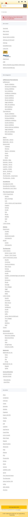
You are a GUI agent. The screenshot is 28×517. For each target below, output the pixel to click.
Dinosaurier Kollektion (10, 86)
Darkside (5, 406)
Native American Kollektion (12, 127)
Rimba (4, 461)
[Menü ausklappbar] (2, 3)
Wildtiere (7, 291)
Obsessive (5, 446)
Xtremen (5, 490)
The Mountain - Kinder (9, 178)
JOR (4, 423)
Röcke (6, 157)
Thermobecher (7, 111)
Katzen (6, 278)
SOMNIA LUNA (6, 469)
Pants (6, 355)
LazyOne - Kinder (7, 169)
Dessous (7, 148)
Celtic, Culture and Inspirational (13, 203)
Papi (4, 449)
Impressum (6, 59)
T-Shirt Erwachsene (8, 194)
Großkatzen (8, 271)
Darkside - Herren (7, 164)
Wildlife (7, 216)
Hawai (4, 421)
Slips (6, 342)
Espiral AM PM (6, 415)
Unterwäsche (8, 238)
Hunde (6, 210)
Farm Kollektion (9, 91)
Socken (6, 233)
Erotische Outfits (9, 346)
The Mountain (6, 478)
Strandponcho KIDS (8, 184)
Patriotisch (7, 280)
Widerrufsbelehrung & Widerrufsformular (14, 64)
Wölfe (6, 293)
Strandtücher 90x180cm (9, 186)
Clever (4, 403)
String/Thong (8, 344)
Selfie (6, 314)
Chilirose (5, 400)
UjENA (6, 368)
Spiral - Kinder (6, 173)
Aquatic (7, 196)
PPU (4, 455)
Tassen (5, 327)
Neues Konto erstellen (9, 37)
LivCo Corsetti (6, 435)
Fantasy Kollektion (9, 89)
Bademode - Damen (8, 139)
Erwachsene (6, 229)
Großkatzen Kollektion (10, 93)
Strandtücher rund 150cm (9, 188)
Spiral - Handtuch (7, 171)
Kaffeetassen (6, 82)
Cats (6, 201)
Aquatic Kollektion (9, 84)
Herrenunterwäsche (8, 333)
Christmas (7, 262)
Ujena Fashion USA (8, 481)
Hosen (6, 153)
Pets (6, 212)
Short (6, 357)
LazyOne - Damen (7, 166)
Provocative (6, 458)
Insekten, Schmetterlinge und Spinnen (15, 275)
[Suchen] (25, 5)
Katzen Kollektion (9, 98)
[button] (18, 1)
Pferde (6, 214)
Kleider (7, 155)
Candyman (6, 397)
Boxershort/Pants (9, 337)
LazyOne (5, 426)
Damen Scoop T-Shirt (10, 253)
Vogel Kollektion (9, 102)
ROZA (4, 464)
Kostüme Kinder (7, 376)
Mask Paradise (6, 444)
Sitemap (5, 43)
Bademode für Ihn (7, 352)
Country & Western (10, 264)
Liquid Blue (6, 382)
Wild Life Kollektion (10, 104)
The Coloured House (8, 475)
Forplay (5, 418)
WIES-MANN (6, 487)
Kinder (4, 240)
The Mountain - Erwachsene (10, 176)
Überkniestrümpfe (9, 236)
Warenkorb (6, 34)
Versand (18, 509)
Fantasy (7, 207)
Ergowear (5, 412)
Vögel (6, 289)
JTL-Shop (17, 515)
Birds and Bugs (9, 198)
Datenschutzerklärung (9, 67)
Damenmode (6, 144)
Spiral (4, 472)
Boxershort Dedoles (10, 335)
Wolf (6, 219)
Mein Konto (6, 31)
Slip (6, 359)
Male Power (6, 438)
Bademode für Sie (7, 364)
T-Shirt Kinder (6, 223)
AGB (4, 62)
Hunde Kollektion (9, 95)
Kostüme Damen (7, 374)
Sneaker (7, 231)
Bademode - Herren (8, 142)
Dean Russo (8, 266)
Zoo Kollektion (8, 109)
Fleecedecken (7, 380)
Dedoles (5, 409)
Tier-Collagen (8, 287)
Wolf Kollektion (9, 107)
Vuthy (4, 484)
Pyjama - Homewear (10, 151)
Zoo (6, 221)
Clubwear (7, 146)
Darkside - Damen (7, 162)
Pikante (5, 452)
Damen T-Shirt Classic (10, 255)
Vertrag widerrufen (14, 507)
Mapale (7, 366)
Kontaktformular (7, 45)
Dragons (7, 205)
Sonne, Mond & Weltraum (11, 316)
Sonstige (7, 284)
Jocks (6, 340)
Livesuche (5, 48)
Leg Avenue (6, 429)
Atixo (4, 395)
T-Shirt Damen (6, 250)
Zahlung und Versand (8, 40)
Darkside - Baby (7, 160)
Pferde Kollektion (9, 100)
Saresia (5, 467)
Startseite (5, 28)
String (6, 361)
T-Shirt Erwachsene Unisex (10, 257)
